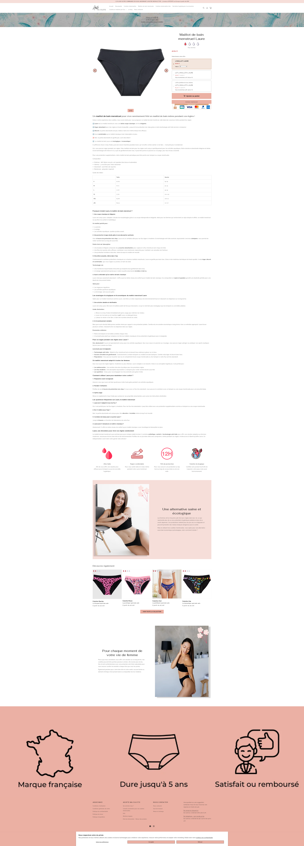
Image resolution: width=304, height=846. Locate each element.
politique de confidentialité (204, 837)
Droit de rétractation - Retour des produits (135, 819)
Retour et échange (158, 811)
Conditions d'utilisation (99, 806)
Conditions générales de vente (101, 808)
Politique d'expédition (99, 817)
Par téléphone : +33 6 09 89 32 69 (194, 816)
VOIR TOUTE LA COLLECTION (152, 611)
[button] (203, 8)
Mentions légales (128, 816)
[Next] (166, 70)
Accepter (151, 842)
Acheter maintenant (191, 102)
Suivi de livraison (158, 808)
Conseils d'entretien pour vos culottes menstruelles (133, 809)
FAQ (124, 813)
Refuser (200, 842)
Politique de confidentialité (100, 811)
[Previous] (95, 70)
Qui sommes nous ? (128, 806)
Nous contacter (157, 806)
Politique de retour (98, 814)
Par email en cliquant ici (191, 810)
